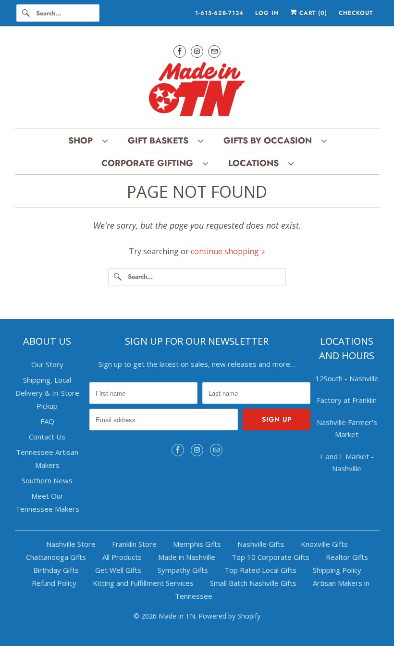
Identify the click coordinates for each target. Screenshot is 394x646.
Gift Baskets (160, 140)
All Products (122, 557)
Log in (267, 13)
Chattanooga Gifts (56, 557)
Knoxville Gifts (324, 544)
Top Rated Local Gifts (260, 570)
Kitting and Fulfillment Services (143, 583)
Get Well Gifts (118, 570)
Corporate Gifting (149, 163)
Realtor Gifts (347, 557)
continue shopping (226, 251)
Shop (83, 140)
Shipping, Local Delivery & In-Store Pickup (47, 393)
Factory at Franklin (347, 400)
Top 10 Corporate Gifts (270, 557)
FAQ (47, 421)
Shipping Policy (337, 570)
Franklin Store (134, 544)
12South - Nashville (347, 378)
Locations (255, 163)
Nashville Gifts (260, 544)
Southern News (47, 480)
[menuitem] (87, 140)
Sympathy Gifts (183, 570)
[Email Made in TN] (214, 51)
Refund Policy (54, 583)
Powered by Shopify (229, 615)
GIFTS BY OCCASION (270, 140)
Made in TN (177, 615)
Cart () (312, 13)
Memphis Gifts (197, 544)
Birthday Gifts (56, 570)
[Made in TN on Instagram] (197, 51)
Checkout (356, 13)
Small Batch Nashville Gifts (253, 583)
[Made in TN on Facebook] (179, 51)
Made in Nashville (186, 557)
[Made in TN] (197, 90)
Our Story (47, 364)
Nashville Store (71, 544)
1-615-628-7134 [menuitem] (219, 13)
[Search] (26, 13)
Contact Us (47, 436)
